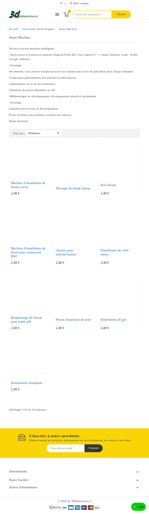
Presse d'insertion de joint (73, 319)
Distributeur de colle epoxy (114, 252)
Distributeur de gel (113, 319)
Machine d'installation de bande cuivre (28, 185)
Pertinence (44, 133)
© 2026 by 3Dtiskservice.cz (74, 501)
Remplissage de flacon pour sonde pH (26, 319)
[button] (138, 507)
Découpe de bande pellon (73, 188)
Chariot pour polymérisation (66, 252)
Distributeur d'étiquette (26, 383)
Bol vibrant (108, 185)
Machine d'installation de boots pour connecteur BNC (28, 252)
